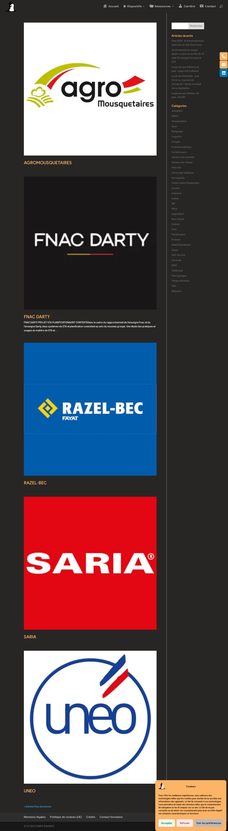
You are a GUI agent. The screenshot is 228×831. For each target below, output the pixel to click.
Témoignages (179, 275)
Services (176, 260)
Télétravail (177, 270)
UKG (174, 286)
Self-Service (178, 255)
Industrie (176, 193)
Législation (178, 214)
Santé (175, 250)
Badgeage (177, 131)
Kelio (174, 208)
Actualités (177, 111)
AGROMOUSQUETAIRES (48, 162)
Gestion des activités (183, 157)
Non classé (178, 219)
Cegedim (177, 136)
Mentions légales (35, 817)
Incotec (176, 188)
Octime (175, 224)
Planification (178, 234)
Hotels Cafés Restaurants (185, 183)
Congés (176, 141)
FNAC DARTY (37, 316)
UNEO (30, 791)
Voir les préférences (208, 823)
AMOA (175, 116)
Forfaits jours (179, 152)
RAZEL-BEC (35, 482)
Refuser (185, 823)
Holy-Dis (176, 167)
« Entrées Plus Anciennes (37, 806)
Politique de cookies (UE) (66, 817)
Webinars (177, 291)
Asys (174, 126)
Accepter (166, 823)
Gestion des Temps (182, 162)
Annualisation (179, 121)
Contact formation (111, 817)
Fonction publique (181, 147)
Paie (174, 229)
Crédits (90, 817)
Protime (176, 239)
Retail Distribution (181, 244)
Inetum (175, 198)
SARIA (30, 637)
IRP (173, 203)
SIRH (174, 265)
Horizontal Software (183, 172)
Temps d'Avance (180, 280)
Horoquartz (178, 178)
